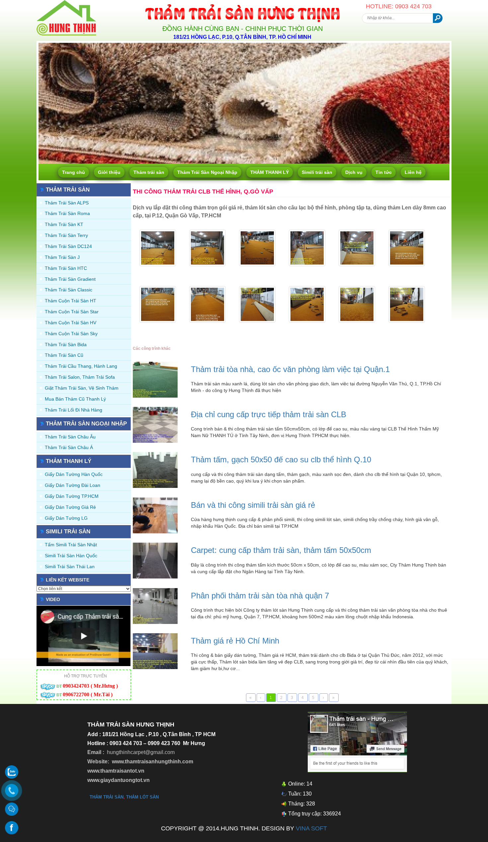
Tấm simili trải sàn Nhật (71, 544)
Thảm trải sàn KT (64, 224)
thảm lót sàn (142, 797)
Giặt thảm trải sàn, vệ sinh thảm (82, 388)
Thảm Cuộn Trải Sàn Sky (71, 333)
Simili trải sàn (317, 172)
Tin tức (383, 172)
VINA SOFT (311, 828)
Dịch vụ (354, 172)
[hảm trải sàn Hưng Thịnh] (66, 2)
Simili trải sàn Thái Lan (70, 566)
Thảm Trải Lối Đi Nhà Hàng (73, 410)
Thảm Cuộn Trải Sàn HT (70, 300)
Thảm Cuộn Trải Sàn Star (72, 311)
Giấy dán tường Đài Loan (72, 485)
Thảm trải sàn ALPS (67, 202)
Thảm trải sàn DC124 (68, 246)
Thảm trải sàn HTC (66, 268)
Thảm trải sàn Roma (67, 213)
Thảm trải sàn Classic (68, 289)
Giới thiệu (109, 172)
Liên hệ (413, 172)
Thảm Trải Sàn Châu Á (69, 447)
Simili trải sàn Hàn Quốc (71, 555)
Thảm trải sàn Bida (66, 344)
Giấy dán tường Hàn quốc (74, 474)
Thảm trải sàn (148, 172)
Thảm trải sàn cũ (64, 355)
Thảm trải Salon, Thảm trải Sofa (80, 377)
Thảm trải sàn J (62, 257)
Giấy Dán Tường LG (66, 518)
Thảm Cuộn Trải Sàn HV (70, 322)
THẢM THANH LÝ (269, 172)
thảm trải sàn (106, 797)
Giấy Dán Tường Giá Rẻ (70, 507)
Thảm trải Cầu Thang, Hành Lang (81, 366)
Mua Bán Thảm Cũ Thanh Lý (75, 399)
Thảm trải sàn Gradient (70, 279)
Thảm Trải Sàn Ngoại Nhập (207, 172)
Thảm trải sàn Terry (66, 235)
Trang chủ (73, 172)
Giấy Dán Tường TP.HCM (72, 496)
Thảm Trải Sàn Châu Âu (70, 436)
